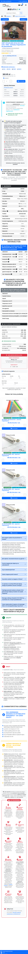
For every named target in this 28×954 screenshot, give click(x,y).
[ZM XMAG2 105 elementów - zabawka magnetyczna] (14, 408)
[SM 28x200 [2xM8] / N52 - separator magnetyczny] (14, 477)
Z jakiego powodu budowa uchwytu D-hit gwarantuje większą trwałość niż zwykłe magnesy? (13, 591)
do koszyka (22, 81)
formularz (22, 105)
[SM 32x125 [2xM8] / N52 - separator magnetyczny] (14, 512)
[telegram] (19, 9)
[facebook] (14, 9)
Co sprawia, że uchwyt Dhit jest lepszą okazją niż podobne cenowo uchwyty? (12, 584)
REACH (19, 69)
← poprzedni (5, 19)
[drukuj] (10, 9)
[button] (19, 5)
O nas (3, 952)
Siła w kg (4, 376)
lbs (19, 376)
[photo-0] (14, 38)
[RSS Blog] (12, 9)
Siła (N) (11, 376)
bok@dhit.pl (24, 1)
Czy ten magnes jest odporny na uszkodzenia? (10, 564)
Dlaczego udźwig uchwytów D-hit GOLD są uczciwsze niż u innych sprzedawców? (13, 598)
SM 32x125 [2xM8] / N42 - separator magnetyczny (11, 455)
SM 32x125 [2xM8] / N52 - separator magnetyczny (11, 524)
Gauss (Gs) (4, 383)
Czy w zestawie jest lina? (8, 569)
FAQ (2, 1)
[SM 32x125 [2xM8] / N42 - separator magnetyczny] (14, 443)
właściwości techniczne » (9, 67)
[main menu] (25, 5)
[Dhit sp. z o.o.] (7, 5)
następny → (24, 19)
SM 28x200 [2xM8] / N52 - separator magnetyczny (11, 489)
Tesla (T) (16, 383)
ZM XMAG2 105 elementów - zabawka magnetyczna (11, 420)
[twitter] (16, 9)
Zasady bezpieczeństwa (7, 951)
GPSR (9, 69)
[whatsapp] (17, 9)
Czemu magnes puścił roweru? (10, 574)
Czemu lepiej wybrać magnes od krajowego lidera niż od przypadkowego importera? (13, 605)
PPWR (14, 69)
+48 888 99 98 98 (16, 104)
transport (6, 78)
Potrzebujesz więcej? (8, 87)
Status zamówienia (7, 1)
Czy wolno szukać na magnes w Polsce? (12, 579)
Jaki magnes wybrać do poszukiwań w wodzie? (12, 538)
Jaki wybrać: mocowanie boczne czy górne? (13, 558)
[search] (21, 13)
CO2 (4, 69)
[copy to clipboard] (8, 9)
